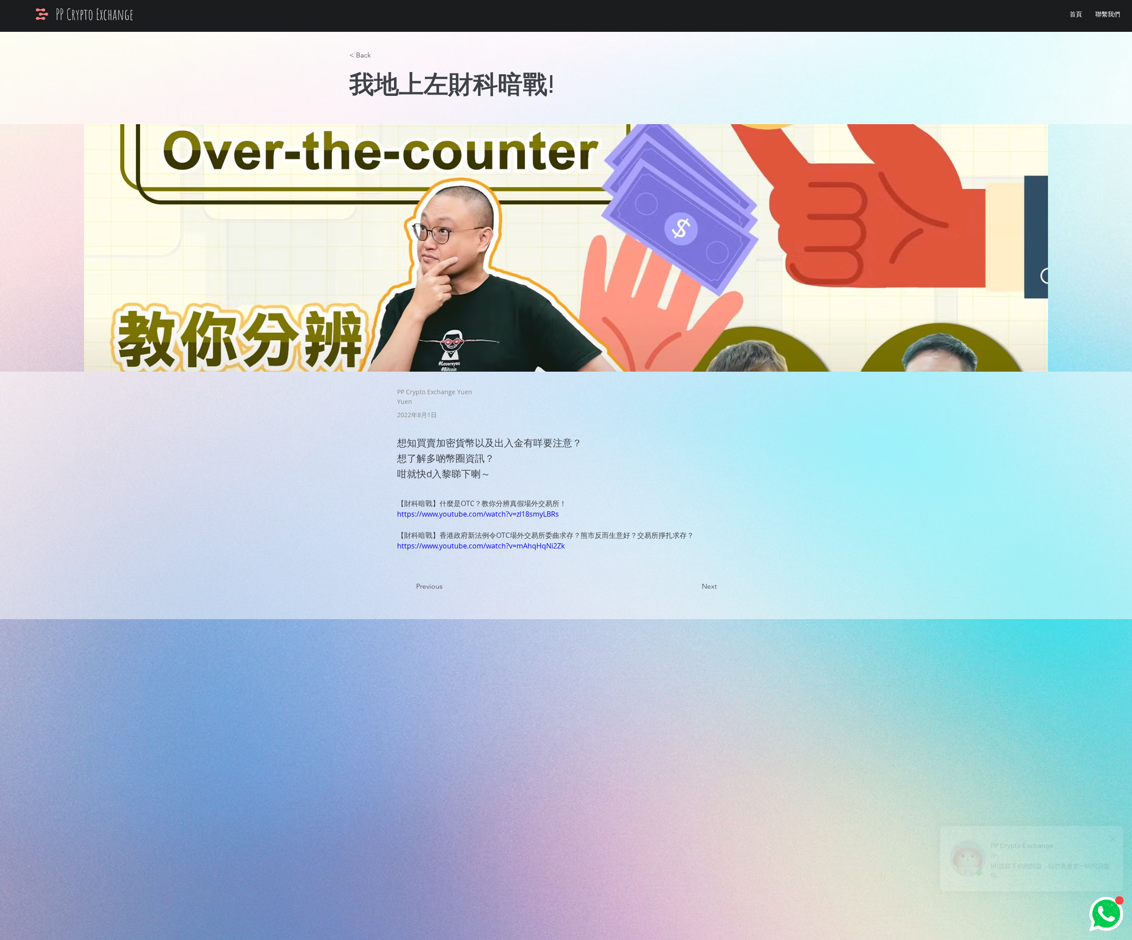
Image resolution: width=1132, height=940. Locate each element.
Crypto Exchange (100, 13)
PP (61, 13)
